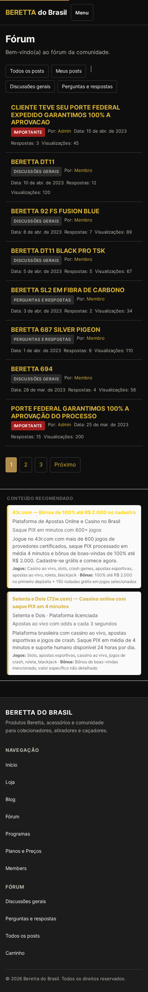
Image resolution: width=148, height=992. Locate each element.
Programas (18, 834)
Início (11, 765)
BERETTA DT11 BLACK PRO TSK (58, 250)
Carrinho (15, 953)
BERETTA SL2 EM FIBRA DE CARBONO (68, 290)
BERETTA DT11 (33, 161)
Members (16, 868)
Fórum (12, 816)
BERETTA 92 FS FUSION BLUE (55, 211)
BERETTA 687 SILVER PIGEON (55, 329)
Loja (10, 782)
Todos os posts (27, 71)
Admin (64, 131)
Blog (10, 799)
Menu (82, 13)
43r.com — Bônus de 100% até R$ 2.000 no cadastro (74, 512)
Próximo (65, 464)
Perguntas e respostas (87, 86)
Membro (83, 170)
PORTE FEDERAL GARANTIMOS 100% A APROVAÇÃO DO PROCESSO (70, 412)
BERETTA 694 (32, 368)
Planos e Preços (23, 851)
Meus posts (69, 71)
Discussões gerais (30, 86)
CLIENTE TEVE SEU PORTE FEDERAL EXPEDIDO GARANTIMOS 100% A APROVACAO (65, 115)
